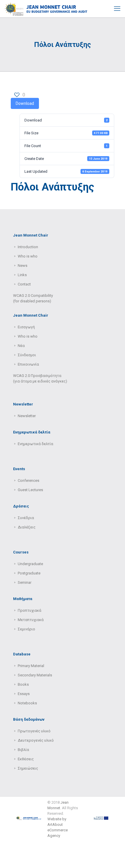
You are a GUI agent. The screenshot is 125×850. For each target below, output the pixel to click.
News (22, 265)
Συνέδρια (26, 518)
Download (25, 103)
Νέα (21, 345)
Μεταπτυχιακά (31, 620)
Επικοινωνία (28, 364)
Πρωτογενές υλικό (34, 731)
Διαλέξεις (26, 527)
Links (22, 275)
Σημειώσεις (28, 768)
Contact (24, 284)
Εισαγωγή (26, 327)
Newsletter (27, 416)
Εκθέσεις (26, 759)
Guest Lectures (30, 490)
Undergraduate (30, 564)
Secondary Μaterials (35, 675)
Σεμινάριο (26, 629)
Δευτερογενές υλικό (36, 740)
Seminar (24, 582)
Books (23, 684)
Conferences (28, 480)
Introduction (28, 247)
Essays (24, 694)
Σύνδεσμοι (27, 355)
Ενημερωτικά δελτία (35, 444)
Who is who (28, 256)
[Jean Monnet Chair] (46, 8)
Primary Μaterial (31, 666)
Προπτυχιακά (29, 610)
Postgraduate (29, 573)
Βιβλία (23, 749)
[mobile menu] (117, 9)
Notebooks (27, 703)
